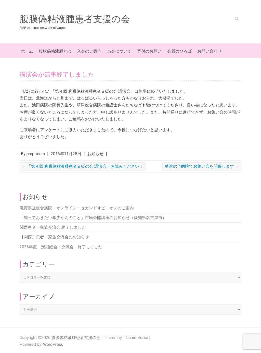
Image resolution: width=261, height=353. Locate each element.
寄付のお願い (149, 51)
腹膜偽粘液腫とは (55, 51)
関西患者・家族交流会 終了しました (53, 227)
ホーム (27, 51)
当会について (119, 51)
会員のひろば (179, 51)
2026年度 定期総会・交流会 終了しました (61, 247)
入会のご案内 (89, 51)
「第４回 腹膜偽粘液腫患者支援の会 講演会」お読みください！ (82, 166)
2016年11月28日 (66, 153)
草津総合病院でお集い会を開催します (202, 166)
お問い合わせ (209, 51)
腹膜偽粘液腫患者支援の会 (75, 19)
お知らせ (95, 153)
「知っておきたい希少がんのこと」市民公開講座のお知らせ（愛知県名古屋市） (93, 217)
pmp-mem (36, 153)
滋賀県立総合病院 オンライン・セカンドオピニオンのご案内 (77, 207)
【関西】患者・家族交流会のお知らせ (54, 237)
